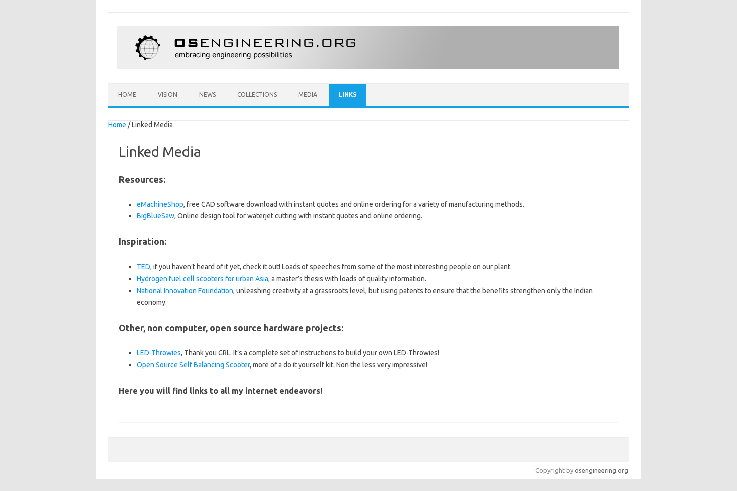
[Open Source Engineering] (368, 66)
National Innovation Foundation (185, 291)
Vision (167, 94)
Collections (257, 94)
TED (143, 267)
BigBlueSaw (155, 216)
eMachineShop (160, 204)
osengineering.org (601, 470)
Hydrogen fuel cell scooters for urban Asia (202, 279)
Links (347, 94)
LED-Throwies (159, 353)
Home (127, 94)
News (207, 94)
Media (307, 94)
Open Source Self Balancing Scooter (193, 365)
